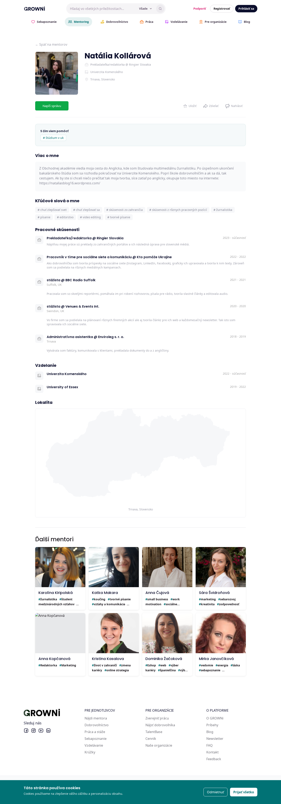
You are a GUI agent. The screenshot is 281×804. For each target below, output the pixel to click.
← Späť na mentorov (51, 44)
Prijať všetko (243, 792)
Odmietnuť (215, 792)
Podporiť (199, 8)
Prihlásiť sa (246, 8)
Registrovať (222, 8)
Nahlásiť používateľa (234, 105)
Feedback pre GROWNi (224, 759)
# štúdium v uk (53, 138)
